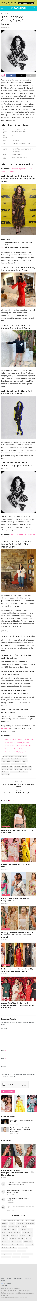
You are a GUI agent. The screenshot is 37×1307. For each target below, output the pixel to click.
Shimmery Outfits (22, 1247)
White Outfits (5, 774)
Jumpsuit (29, 1235)
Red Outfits (28, 769)
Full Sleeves (17, 1232)
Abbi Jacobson (9, 756)
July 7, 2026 (4, 835)
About (2, 1278)
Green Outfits (5, 1235)
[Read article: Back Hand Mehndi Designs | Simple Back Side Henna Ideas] (18, 1156)
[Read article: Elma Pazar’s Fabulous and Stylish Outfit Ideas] (5, 1121)
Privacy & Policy (18, 1278)
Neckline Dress (6, 1241)
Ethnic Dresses (22, 1229)
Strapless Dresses (6, 1254)
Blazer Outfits (15, 758)
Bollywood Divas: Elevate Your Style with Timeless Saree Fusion (18, 970)
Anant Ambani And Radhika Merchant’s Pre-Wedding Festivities (21, 1183)
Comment (4, 1028)
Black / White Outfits (20, 756)
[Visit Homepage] (18, 8)
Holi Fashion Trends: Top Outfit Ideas (17, 247)
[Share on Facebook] (11, 75)
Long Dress (17, 766)
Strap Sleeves (17, 1254)
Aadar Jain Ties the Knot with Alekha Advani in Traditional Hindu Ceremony (17, 1005)
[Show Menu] (2, 8)
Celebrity (12, 1223)
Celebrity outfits (16, 761)
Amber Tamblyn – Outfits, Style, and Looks (17, 746)
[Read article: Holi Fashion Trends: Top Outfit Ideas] (18, 850)
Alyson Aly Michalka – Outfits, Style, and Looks (18, 740)
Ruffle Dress (5, 771)
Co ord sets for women (14, 1226)
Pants (13, 1244)
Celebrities (7, 13)
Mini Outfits (21, 1238)
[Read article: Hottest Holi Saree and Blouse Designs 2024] (18, 884)
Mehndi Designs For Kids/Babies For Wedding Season (19, 1191)
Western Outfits (6, 1257)
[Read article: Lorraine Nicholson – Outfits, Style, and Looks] (18, 816)
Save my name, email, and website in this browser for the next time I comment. (19, 1075)
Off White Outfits (26, 766)
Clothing (25, 761)
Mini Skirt (28, 1238)
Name (3, 1050)
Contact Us (4, 1280)
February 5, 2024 (14, 1133)
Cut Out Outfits (6, 1229)
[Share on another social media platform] (31, 75)
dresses (14, 1229)
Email (3, 1058)
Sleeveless (12, 1251)
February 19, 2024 (14, 1124)
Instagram (5, 728)
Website (3, 1066)
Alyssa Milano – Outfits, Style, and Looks (16, 752)
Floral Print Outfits (7, 1232)
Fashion (14, 764)
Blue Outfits (20, 1220)
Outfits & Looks (18, 769)
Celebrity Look (6, 761)
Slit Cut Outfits (22, 1251)
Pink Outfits (20, 1244)
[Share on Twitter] (21, 75)
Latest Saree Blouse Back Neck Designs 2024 (21, 1207)
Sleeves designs (23, 771)
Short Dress (14, 771)
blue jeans (24, 758)
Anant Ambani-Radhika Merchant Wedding (19, 1199)
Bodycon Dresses (30, 1220)
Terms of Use (28, 1278)
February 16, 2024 (5, 27)
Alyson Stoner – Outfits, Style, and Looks (16, 749)
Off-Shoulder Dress (16, 1241)
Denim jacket (6, 764)
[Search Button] (35, 8)
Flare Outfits (21, 764)
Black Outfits (5, 758)
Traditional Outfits (27, 1254)
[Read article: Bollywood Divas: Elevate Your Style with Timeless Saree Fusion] (18, 954)
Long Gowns (13, 1238)
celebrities (5, 1223)
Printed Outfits (29, 1244)
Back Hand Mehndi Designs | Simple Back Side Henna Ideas (14, 1172)
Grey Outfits (14, 1235)
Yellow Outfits (25, 1257)
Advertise (9, 1278)
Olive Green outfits (7, 769)
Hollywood (22, 1235)
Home (2, 13)
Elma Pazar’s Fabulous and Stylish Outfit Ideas (21, 1121)
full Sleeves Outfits (7, 766)
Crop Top (24, 1226)
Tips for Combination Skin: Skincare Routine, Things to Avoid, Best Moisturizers (22, 1129)
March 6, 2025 (5, 869)
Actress (4, 1220)
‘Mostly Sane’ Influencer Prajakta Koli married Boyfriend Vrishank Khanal (17, 934)
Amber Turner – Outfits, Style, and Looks (16, 743)
